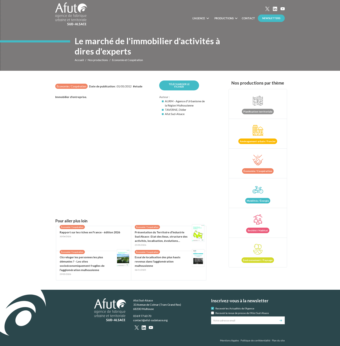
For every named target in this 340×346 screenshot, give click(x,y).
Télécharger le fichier (179, 85)
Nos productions (98, 60)
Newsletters (271, 18)
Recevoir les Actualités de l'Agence (234, 308)
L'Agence (199, 18)
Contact (248, 18)
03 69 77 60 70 (142, 316)
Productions (224, 18)
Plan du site (278, 340)
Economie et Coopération (127, 60)
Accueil (79, 60)
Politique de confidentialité (255, 340)
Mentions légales (229, 340)
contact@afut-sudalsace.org (150, 320)
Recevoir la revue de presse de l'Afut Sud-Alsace (242, 313)
